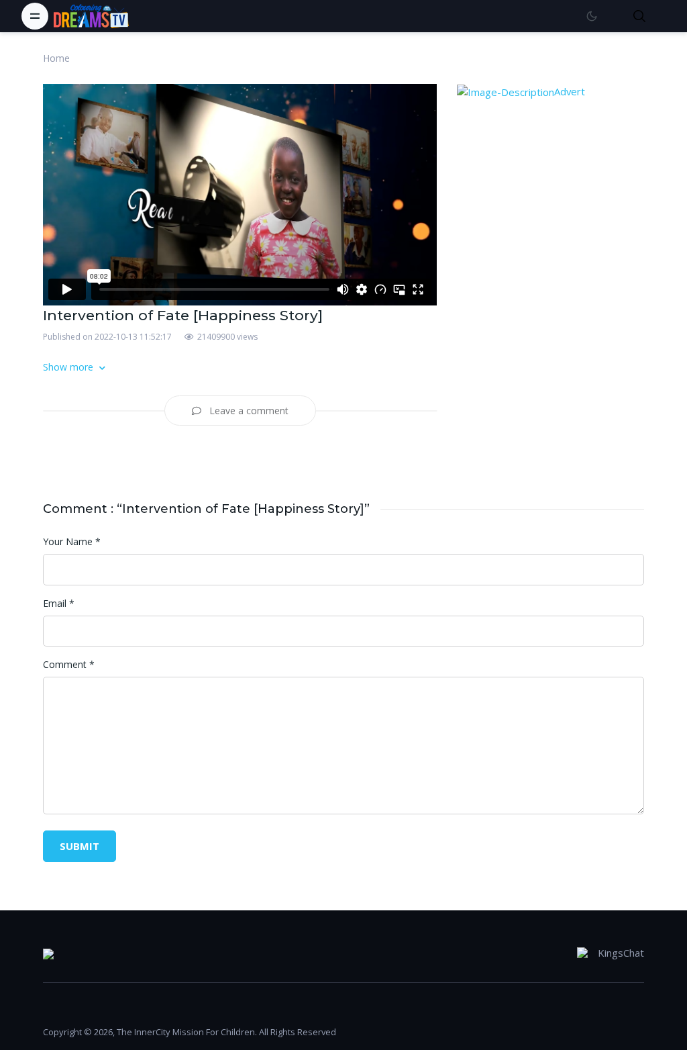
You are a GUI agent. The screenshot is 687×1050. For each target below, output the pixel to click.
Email (58, 603)
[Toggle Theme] (591, 16)
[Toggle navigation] (34, 16)
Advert (569, 91)
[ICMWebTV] (91, 16)
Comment (69, 664)
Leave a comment (247, 410)
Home (56, 58)
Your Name (72, 541)
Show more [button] (69, 367)
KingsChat (621, 952)
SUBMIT (79, 846)
